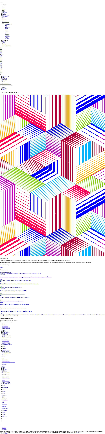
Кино (3, 11)
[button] (0, 74)
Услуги (3, 414)
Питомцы (7, 31)
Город (3, 10)
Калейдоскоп (5, 408)
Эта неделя (4, 43)
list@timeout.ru (78, 432)
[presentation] (0, 73)
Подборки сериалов (6, 336)
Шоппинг (4, 397)
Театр (6, 25)
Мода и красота (8, 24)
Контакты (7, 38)
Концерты (4, 78)
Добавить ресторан (6, 343)
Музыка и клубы (5, 15)
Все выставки (5, 359)
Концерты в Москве (6, 352)
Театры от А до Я (6, 382)
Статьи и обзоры (5, 332)
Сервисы (4, 398)
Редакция (4, 427)
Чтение (6, 29)
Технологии (7, 36)
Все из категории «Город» (5, 272)
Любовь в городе (5, 327)
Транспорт (7, 34)
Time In (6, 28)
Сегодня (4, 41)
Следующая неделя (6, 44)
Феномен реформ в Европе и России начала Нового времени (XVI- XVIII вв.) (25, 314)
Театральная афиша (6, 383)
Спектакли (4, 79)
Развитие (4, 370)
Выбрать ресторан (6, 339)
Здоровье (4, 19)
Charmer (6, 433)
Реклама (4, 428)
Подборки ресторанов (7, 344)
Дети (3, 20)
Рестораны (4, 12)
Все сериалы (5, 334)
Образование (7, 27)
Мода (3, 13)
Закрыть (1, 267)
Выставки (4, 80)
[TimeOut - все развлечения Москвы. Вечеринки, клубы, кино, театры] (2, 1)
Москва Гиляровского (4, 314)
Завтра (3, 42)
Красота (4, 14)
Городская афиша (6, 328)
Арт (3, 18)
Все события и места (6, 45)
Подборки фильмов (6, 335)
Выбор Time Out (5, 22)
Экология (7, 35)
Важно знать (5, 400)
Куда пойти (4, 88)
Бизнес (6, 30)
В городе (4, 89)
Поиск (3, 9)
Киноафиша (4, 331)
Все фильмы (5, 333)
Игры (6, 26)
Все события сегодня (4, 83)
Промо (6, 37)
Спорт (3, 17)
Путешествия (5, 16)
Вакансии (4, 429)
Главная (4, 87)
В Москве (4, 324)
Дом (6, 32)
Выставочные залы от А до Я (8, 362)
